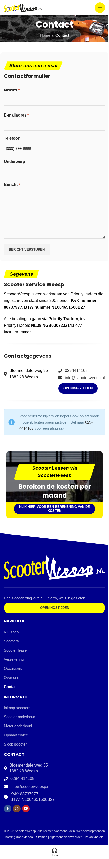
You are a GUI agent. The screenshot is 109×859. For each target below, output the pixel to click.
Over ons (11, 677)
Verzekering (14, 659)
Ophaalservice (16, 735)
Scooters (11, 641)
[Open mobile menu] (100, 8)
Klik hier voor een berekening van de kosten (54, 509)
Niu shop (11, 632)
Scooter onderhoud (19, 717)
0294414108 (76, 370)
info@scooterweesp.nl (85, 378)
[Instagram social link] (17, 808)
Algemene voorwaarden (66, 837)
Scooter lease (15, 650)
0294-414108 (22, 778)
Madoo (28, 837)
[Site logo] (23, 7)
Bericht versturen (27, 249)
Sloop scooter (15, 744)
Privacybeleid (94, 837)
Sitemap (41, 837)
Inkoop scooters (17, 707)
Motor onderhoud (18, 726)
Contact (11, 686)
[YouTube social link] (26, 808)
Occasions (13, 668)
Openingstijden (78, 388)
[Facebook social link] (7, 808)
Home (45, 35)
